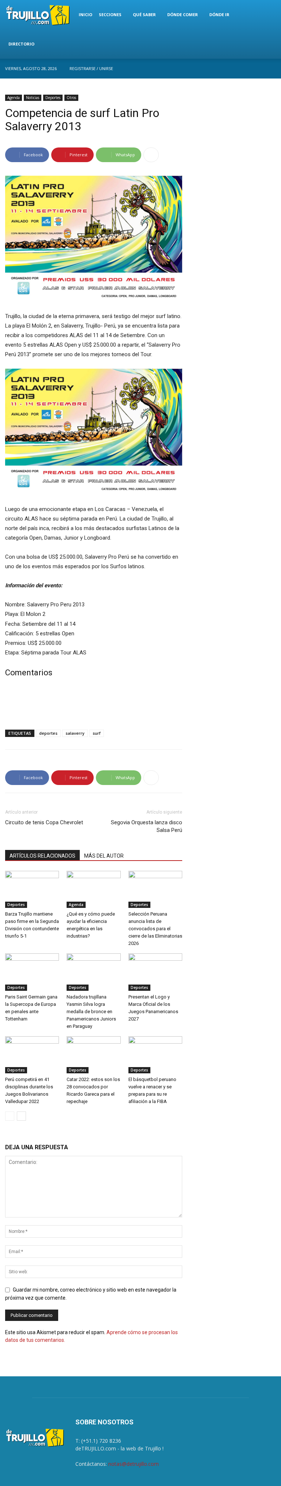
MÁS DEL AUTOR (104, 856)
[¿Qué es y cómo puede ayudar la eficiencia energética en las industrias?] (93, 889)
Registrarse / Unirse (91, 68)
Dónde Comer (182, 14)
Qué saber (144, 14)
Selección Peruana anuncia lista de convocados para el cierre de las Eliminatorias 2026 (155, 928)
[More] (151, 154)
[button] (267, 14)
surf (97, 733)
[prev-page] (9, 1116)
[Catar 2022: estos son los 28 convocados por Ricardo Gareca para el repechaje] (93, 1054)
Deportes (52, 97)
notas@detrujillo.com (133, 1463)
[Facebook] (270, 69)
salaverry (75, 733)
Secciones (110, 14)
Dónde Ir (219, 14)
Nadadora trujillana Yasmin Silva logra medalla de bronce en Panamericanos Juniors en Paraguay (91, 1011)
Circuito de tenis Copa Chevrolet (44, 822)
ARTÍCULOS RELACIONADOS (42, 856)
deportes (48, 733)
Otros (71, 97)
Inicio (85, 14)
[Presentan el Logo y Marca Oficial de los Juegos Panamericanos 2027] (155, 971)
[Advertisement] (93, 705)
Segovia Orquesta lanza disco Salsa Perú (146, 826)
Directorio (21, 44)
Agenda (13, 97)
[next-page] (21, 1116)
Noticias (32, 97)
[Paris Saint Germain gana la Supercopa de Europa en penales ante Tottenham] (32, 971)
